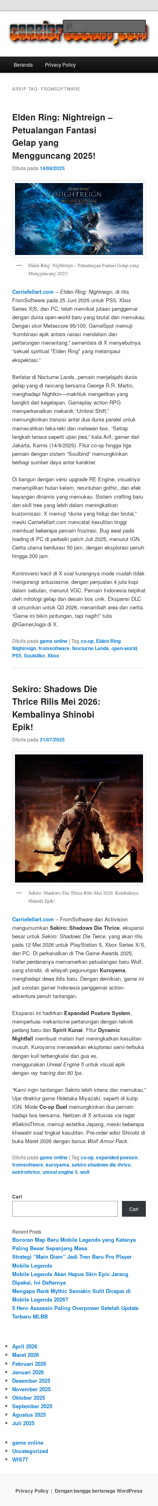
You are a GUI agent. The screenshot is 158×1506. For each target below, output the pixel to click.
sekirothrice (26, 1171)
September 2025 (32, 1406)
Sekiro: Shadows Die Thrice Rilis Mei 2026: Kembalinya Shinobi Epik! (56, 707)
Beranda (23, 64)
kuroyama (57, 1164)
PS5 (16, 655)
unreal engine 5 (60, 1171)
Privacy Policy (60, 64)
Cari (17, 1196)
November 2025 (31, 1389)
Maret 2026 (25, 1355)
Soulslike (34, 655)
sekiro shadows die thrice (101, 1164)
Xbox (53, 655)
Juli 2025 (23, 1423)
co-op (87, 641)
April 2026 (24, 1346)
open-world (124, 648)
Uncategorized (30, 1451)
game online (54, 641)
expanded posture (117, 1157)
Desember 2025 (31, 1380)
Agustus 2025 (29, 1414)
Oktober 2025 (28, 1397)
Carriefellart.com (33, 291)
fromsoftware (54, 648)
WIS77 (20, 1459)
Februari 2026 (29, 1363)
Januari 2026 (28, 1372)
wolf (85, 1171)
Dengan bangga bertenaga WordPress (99, 1490)
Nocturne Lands (90, 648)
